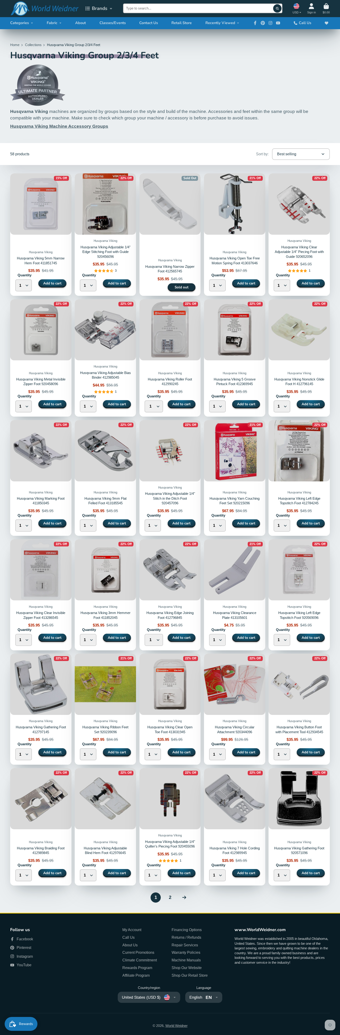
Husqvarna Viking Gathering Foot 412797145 (40, 709)
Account (311, 8)
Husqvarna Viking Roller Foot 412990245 (170, 358)
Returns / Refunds (186, 937)
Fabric (52, 22)
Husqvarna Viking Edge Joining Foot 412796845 (170, 594)
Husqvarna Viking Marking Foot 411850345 (40, 478)
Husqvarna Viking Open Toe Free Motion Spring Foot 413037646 (234, 234)
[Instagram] (270, 23)
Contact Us (148, 22)
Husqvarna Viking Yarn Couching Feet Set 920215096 (234, 478)
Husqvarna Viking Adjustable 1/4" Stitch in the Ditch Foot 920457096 (170, 478)
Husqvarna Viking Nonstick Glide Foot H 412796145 (299, 358)
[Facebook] (255, 23)
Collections (33, 45)
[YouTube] (278, 23)
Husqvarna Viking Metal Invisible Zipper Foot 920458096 (40, 358)
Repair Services (185, 945)
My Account (131, 930)
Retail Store (181, 22)
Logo (44, 8)
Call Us (305, 22)
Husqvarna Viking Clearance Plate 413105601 (234, 594)
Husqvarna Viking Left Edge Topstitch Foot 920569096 (299, 594)
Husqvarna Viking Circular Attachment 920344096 (234, 709)
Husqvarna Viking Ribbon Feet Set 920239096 (105, 709)
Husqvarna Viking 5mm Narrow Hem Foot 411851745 (40, 234)
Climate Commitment (139, 960)
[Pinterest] (263, 23)
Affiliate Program (136, 975)
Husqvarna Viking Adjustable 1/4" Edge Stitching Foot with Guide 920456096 (105, 252)
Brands (99, 8)
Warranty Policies (186, 952)
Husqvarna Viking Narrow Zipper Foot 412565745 (170, 234)
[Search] (277, 8)
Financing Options (187, 930)
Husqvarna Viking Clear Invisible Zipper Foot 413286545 (40, 594)
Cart (326, 8)
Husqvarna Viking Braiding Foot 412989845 (40, 827)
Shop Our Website (187, 968)
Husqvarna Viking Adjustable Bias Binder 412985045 (105, 358)
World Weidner (176, 1026)
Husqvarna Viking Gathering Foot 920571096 (299, 827)
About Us (130, 945)
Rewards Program (137, 968)
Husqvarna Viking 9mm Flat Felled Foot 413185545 (105, 478)
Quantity (24, 275)
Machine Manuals (186, 960)
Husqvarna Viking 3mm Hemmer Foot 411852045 (105, 594)
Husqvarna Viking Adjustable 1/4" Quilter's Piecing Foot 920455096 (170, 827)
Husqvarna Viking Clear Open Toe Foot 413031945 (170, 709)
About (80, 22)
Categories (19, 22)
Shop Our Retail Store (190, 975)
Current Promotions (138, 952)
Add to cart (52, 283)
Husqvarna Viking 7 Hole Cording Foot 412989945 (234, 827)
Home (14, 45)
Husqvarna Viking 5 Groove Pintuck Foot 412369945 (234, 358)
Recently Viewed (220, 22)
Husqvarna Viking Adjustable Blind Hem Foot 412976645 (105, 827)
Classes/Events (112, 22)
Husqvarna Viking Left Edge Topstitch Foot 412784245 (299, 478)
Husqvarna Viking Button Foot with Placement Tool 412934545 (299, 709)
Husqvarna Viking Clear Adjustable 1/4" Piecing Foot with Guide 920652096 (299, 252)
